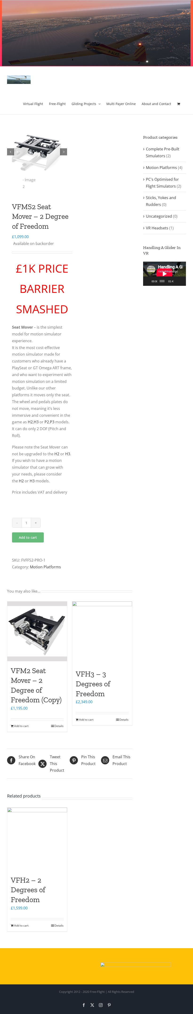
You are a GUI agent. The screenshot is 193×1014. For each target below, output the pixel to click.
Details (59, 726)
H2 (30, 421)
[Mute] (177, 281)
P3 (52, 421)
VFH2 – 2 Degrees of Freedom (28, 890)
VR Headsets (157, 228)
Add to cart (28, 537)
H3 (36, 421)
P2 (46, 421)
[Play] (149, 281)
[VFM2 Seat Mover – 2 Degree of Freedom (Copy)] (37, 631)
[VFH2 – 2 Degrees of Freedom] (37, 839)
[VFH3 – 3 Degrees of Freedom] (102, 633)
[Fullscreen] (182, 281)
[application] (164, 274)
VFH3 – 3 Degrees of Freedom (93, 683)
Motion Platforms (45, 567)
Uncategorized (159, 216)
